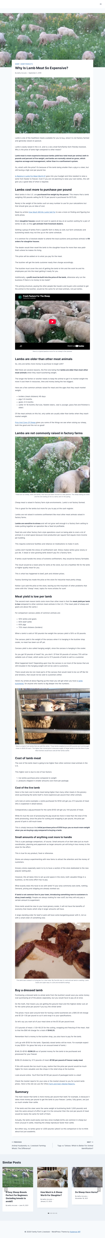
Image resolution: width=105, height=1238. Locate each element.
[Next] (99, 1189)
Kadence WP (75, 1232)
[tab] (48, 1213)
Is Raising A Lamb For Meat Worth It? (30, 176)
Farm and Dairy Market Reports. (61, 1084)
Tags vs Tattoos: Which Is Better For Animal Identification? (75, 1145)
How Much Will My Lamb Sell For (42, 212)
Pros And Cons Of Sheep (25, 422)
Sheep (17, 64)
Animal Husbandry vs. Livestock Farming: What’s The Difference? (29, 1145)
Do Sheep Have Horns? (86, 1192)
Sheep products (27, 64)
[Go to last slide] (6, 1189)
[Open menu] (101, 4)
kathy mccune (22, 73)
